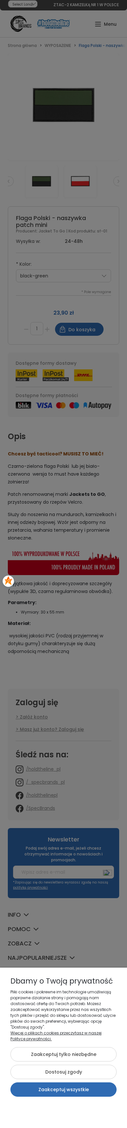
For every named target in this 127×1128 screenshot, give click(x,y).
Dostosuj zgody (63, 1072)
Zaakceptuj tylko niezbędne (63, 1054)
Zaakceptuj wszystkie (63, 1089)
